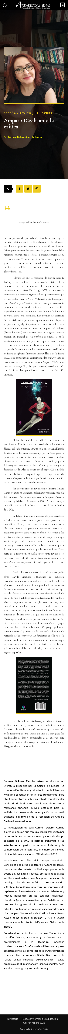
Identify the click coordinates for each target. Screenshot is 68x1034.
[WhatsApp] (37, 189)
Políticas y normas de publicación (40, 1018)
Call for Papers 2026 (34, 1022)
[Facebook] (19, 189)
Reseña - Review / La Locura (28, 113)
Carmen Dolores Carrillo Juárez (25, 137)
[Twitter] (28, 189)
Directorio (12, 1018)
